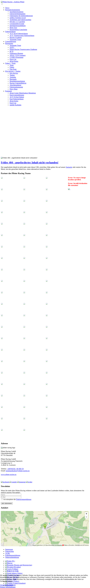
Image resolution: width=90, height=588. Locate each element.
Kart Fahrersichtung (16, 99)
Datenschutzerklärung (23, 499)
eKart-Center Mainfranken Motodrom (23, 93)
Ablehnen (12, 585)
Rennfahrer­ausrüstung (17, 81)
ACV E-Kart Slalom (17, 97)
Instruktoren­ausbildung (18, 26)
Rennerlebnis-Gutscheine (18, 30)
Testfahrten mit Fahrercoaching (20, 20)
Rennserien (9, 43)
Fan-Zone (13, 69)
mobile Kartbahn (15, 105)
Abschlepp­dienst (15, 85)
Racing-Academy (16, 37)
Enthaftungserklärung (12, 555)
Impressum (9, 549)
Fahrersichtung (10, 31)
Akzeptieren (4, 585)
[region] (45, 132)
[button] (45, 149)
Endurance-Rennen (16, 53)
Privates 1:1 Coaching (17, 22)
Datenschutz (9, 551)
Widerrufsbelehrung (12, 557)
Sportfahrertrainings (16, 12)
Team (12, 65)
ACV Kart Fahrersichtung (19, 33)
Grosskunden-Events (17, 24)
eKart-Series (14, 61)
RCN (11, 51)
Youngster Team (15, 39)
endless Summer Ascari (18, 18)
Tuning (12, 75)
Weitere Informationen (7, 587)
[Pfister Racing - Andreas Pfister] (12, 2)
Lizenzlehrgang (10, 41)
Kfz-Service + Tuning (12, 71)
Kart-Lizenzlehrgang (17, 95)
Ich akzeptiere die (17, 499)
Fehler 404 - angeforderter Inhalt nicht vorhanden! (29, 162)
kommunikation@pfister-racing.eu (18, 471)
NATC (12, 47)
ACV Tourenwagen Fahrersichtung (22, 35)
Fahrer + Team (10, 63)
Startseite (69, 167)
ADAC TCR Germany (18, 55)
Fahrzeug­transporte (16, 87)
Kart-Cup (13, 59)
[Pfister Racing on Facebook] (5, 482)
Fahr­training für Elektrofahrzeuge (21, 16)
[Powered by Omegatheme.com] (69, 189)
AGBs (7, 553)
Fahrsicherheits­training (17, 14)
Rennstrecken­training (12, 10)
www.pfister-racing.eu (8, 474)
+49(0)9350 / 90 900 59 (15, 469)
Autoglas (13, 77)
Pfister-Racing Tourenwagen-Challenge (23, 49)
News (7, 8)
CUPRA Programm (16, 57)
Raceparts (13, 79)
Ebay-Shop (13, 89)
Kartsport (8, 91)
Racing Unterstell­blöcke (18, 83)
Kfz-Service (14, 73)
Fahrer (12, 67)
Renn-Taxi (13, 28)
